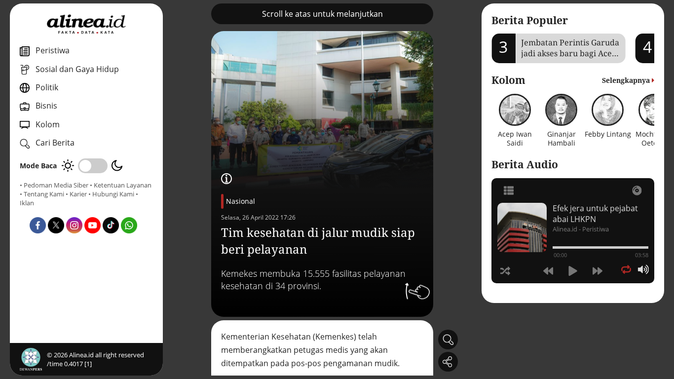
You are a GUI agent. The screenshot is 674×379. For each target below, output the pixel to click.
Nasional (240, 201)
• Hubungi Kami (111, 194)
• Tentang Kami (42, 194)
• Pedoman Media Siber (54, 185)
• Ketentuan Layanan (120, 185)
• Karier (76, 194)
